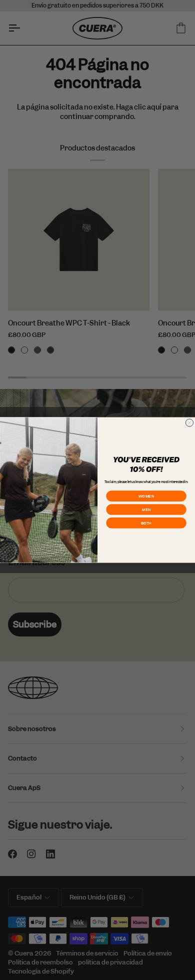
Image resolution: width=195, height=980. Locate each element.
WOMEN (146, 496)
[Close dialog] (189, 422)
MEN (146, 509)
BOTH (146, 523)
